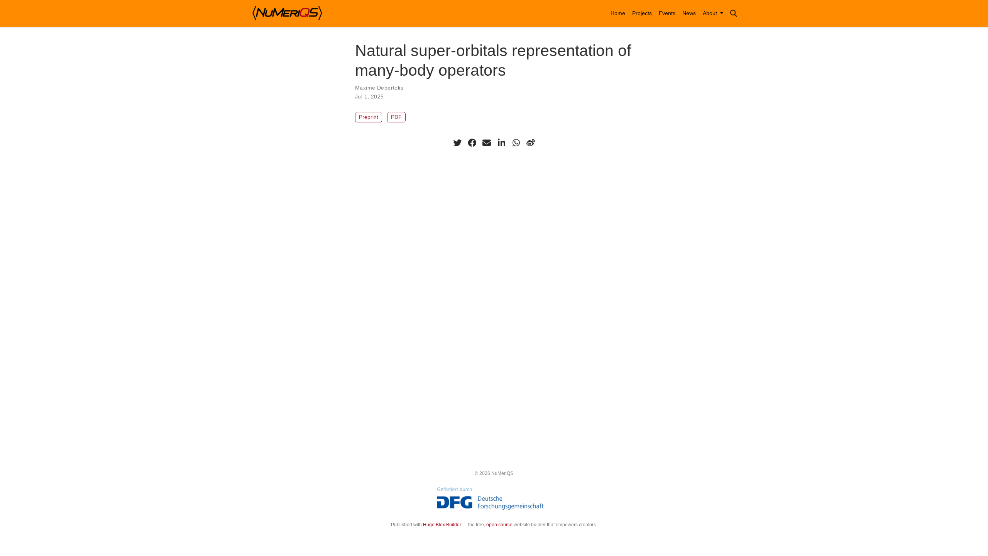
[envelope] (486, 143)
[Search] (733, 13)
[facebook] (472, 143)
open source (499, 524)
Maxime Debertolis (379, 88)
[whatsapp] (516, 143)
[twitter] (457, 143)
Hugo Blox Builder (442, 524)
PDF (396, 117)
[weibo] (530, 143)
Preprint (368, 117)
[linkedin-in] (501, 143)
